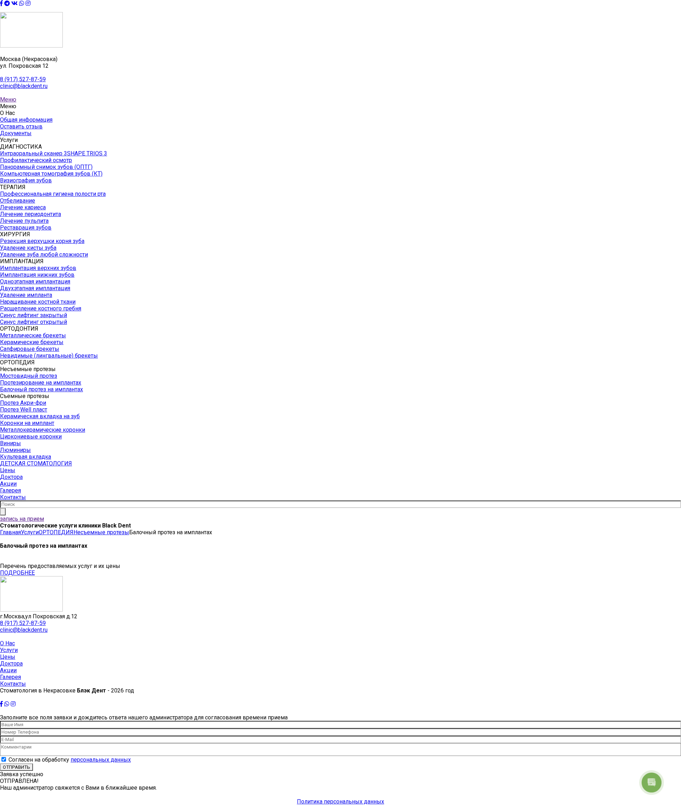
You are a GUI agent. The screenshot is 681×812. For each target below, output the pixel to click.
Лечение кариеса (23, 207)
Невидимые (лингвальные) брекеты (49, 355)
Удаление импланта (26, 295)
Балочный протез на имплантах (41, 389)
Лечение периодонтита (30, 214)
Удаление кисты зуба (28, 247)
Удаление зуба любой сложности (44, 254)
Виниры (10, 443)
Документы (16, 133)
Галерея (10, 490)
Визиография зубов (26, 180)
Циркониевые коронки (31, 436)
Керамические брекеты (31, 342)
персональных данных (101, 759)
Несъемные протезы (101, 532)
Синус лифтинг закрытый (33, 315)
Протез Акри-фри (23, 402)
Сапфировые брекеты (29, 349)
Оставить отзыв (21, 126)
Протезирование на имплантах (40, 382)
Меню (8, 99)
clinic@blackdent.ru (24, 86)
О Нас (7, 643)
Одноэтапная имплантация (35, 281)
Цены (7, 470)
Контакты (13, 497)
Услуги (30, 532)
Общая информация (26, 119)
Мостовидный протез (28, 375)
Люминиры (15, 450)
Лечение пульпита (24, 220)
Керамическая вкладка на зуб (40, 416)
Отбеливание (17, 200)
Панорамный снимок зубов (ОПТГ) (46, 167)
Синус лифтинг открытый (33, 322)
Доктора (11, 477)
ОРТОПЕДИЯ (56, 532)
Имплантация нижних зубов (37, 274)
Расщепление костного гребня (40, 308)
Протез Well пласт (23, 409)
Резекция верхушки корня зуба (42, 241)
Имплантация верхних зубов (38, 268)
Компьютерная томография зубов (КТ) (51, 173)
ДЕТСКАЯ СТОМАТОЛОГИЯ (36, 463)
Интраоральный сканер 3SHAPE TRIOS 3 (53, 153)
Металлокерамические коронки (42, 429)
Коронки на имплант (27, 423)
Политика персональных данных (340, 801)
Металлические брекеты (33, 335)
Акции (8, 483)
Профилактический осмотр (36, 160)
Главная (10, 532)
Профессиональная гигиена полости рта (53, 193)
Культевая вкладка (25, 456)
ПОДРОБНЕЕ (17, 572)
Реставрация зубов (25, 227)
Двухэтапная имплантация (35, 288)
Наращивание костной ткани (38, 301)
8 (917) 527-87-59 (23, 79)
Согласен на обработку (70, 759)
